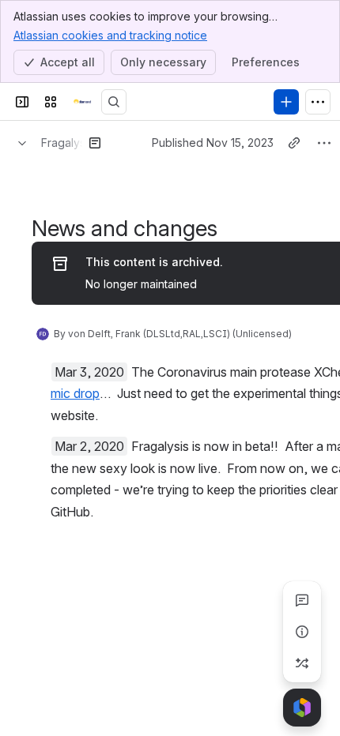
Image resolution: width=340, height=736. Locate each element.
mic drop (75, 393)
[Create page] (302, 663)
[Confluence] (82, 102)
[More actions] (324, 143)
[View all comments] (302, 600)
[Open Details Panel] (302, 631)
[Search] (114, 102)
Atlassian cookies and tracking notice (110, 35)
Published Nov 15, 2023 (213, 142)
